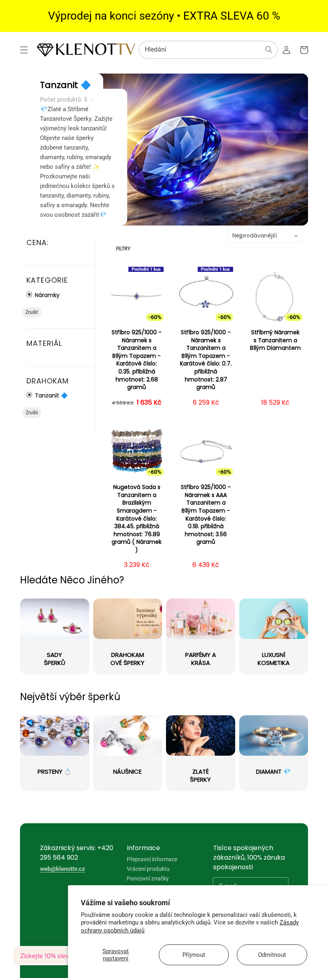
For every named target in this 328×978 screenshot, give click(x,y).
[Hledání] (269, 49)
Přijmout (193, 954)
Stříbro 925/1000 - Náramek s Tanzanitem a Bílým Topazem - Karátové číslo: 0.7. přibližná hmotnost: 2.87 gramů (206, 360)
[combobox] (208, 50)
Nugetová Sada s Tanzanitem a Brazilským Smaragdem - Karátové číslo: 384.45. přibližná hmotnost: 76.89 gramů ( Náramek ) (137, 518)
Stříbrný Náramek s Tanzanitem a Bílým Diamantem (275, 340)
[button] (24, 50)
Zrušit (32, 312)
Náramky (46, 295)
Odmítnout (272, 954)
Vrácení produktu (148, 869)
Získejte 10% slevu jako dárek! (64, 956)
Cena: (37, 242)
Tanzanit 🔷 (50, 395)
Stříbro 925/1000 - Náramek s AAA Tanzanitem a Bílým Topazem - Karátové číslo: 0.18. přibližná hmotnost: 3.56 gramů (206, 514)
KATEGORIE (47, 280)
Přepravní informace (152, 859)
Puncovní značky (148, 878)
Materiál (44, 343)
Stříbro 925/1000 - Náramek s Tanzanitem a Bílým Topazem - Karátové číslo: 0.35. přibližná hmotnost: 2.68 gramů (137, 360)
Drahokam (47, 381)
